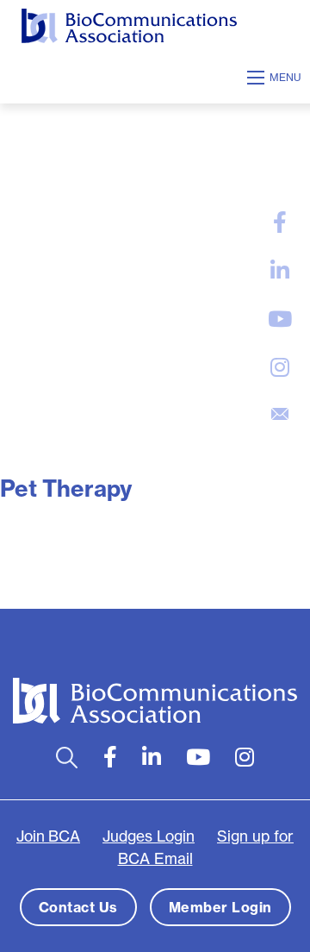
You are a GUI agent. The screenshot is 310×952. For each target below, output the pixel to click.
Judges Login (148, 836)
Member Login (220, 907)
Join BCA (48, 836)
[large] (280, 222)
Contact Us (78, 907)
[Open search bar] (67, 757)
